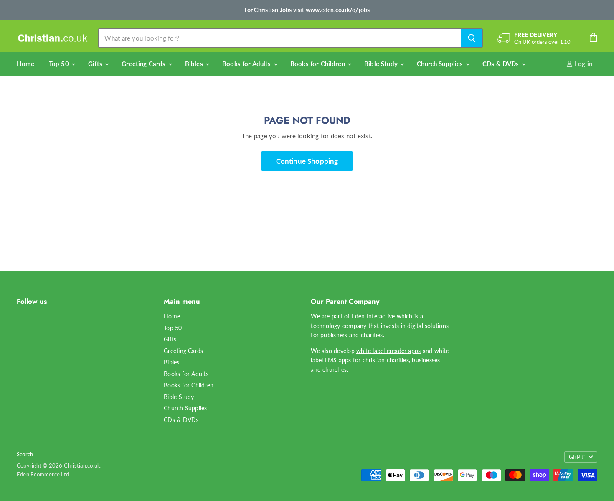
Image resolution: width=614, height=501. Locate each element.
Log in (582, 63)
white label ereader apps (388, 350)
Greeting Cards (144, 63)
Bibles (195, 63)
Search (25, 454)
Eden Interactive (374, 316)
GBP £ (577, 456)
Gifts (96, 63)
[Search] (472, 38)
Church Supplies (440, 63)
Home (26, 63)
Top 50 (60, 63)
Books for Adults (247, 63)
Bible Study (381, 63)
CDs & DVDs (501, 63)
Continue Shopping (307, 161)
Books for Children (318, 63)
